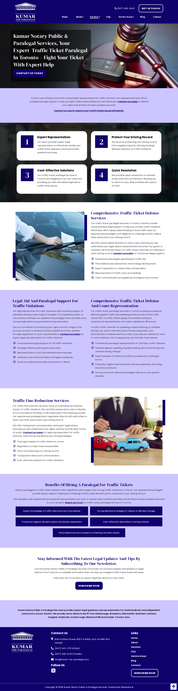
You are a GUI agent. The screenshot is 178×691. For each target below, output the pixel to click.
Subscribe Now (144, 673)
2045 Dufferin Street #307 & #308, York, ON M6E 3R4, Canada (82, 641)
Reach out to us (74, 502)
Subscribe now (89, 585)
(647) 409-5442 (125, 8)
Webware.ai (127, 687)
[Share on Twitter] (54, 671)
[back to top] (173, 687)
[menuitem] (65, 16)
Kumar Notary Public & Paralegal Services (85, 687)
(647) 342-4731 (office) (67, 648)
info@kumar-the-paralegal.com (72, 659)
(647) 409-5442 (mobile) (68, 653)
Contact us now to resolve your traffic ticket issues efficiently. (89, 110)
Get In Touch (151, 8)
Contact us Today (29, 73)
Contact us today (128, 101)
